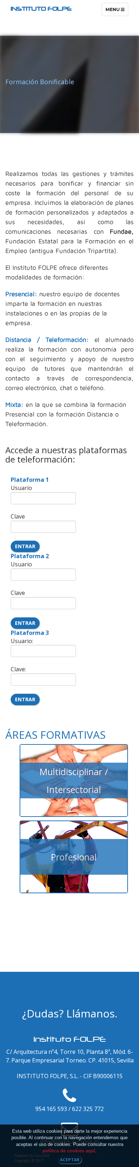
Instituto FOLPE (41, 8)
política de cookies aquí (68, 1150)
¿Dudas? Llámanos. (69, 1013)
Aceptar (69, 1160)
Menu (116, 11)
